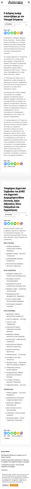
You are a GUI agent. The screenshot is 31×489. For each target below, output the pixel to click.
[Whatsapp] (11, 32)
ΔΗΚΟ (9, 436)
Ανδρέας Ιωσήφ (11, 166)
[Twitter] (8, 32)
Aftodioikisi (8, 24)
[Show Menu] (2, 2)
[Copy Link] (18, 32)
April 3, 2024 (17, 24)
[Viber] (21, 32)
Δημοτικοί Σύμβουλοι (17, 436)
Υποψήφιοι (7, 438)
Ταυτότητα (4, 470)
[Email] (15, 32)
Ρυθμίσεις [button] (5, 485)
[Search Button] (29, 2)
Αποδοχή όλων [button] (14, 485)
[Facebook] (5, 32)
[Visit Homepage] (15, 2)
